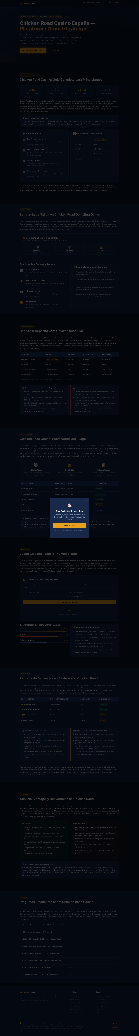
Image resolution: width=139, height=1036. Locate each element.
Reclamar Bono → (69, 526)
